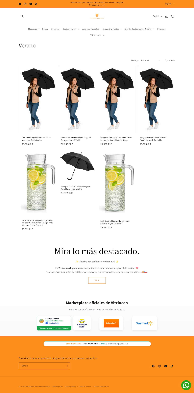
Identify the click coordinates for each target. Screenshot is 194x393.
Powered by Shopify (42, 386)
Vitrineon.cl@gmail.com (118, 344)
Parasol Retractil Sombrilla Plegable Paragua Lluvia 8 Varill (76, 139)
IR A (97, 280)
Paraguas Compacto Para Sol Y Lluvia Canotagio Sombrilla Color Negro (116, 139)
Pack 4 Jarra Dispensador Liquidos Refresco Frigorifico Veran (114, 222)
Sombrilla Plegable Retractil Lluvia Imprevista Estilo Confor (36, 139)
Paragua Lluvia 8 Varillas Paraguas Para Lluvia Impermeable (75, 187)
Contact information (101, 386)
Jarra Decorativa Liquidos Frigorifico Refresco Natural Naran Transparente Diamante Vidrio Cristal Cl (37, 222)
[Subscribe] (67, 366)
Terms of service (85, 386)
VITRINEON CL (30, 386)
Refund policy (58, 386)
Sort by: (134, 60)
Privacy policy (71, 386)
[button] (22, 16)
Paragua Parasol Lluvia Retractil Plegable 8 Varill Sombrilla (153, 139)
